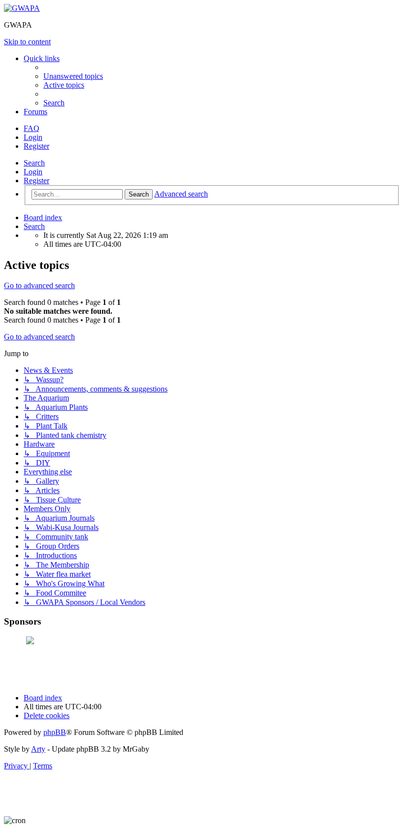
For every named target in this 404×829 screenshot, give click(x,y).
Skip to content (27, 41)
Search (34, 163)
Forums (35, 111)
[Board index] (22, 8)
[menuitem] (73, 76)
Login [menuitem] (33, 137)
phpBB (54, 732)
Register (36, 180)
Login (33, 171)
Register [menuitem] (36, 146)
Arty (38, 749)
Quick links (42, 58)
